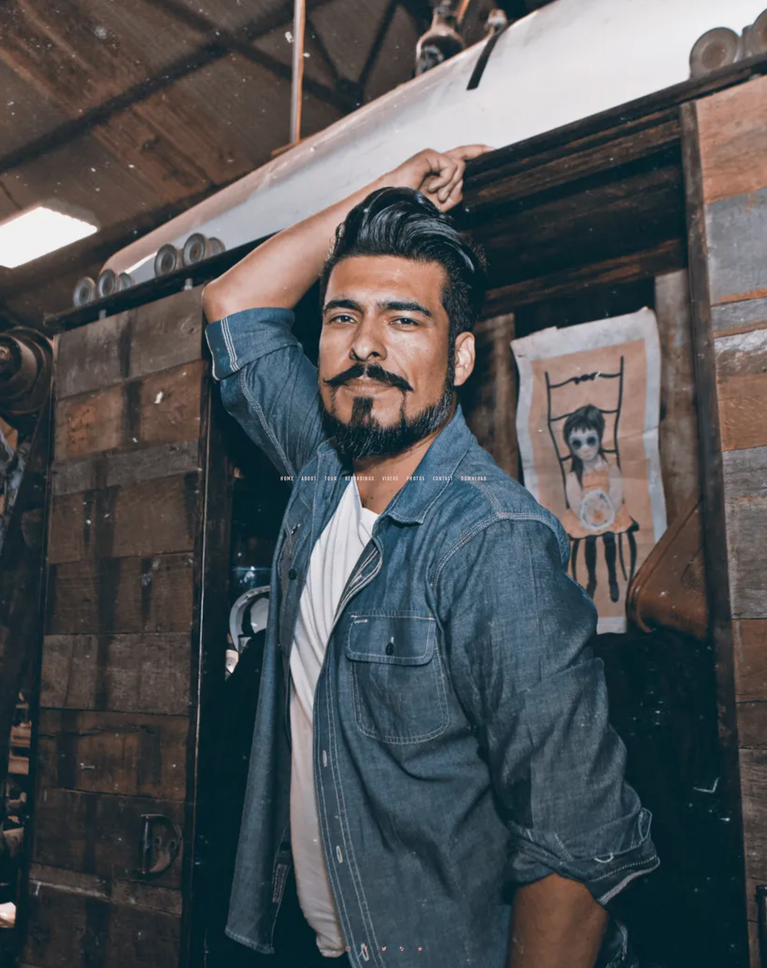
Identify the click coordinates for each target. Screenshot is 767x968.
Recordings (360, 479)
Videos (390, 479)
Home (287, 479)
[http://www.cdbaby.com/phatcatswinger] (402, 948)
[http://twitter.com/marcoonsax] (384, 948)
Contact (443, 479)
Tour (331, 479)
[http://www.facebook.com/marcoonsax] (366, 948)
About (309, 479)
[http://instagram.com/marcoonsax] (348, 948)
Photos (416, 479)
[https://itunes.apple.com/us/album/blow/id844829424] (420, 948)
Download (474, 479)
